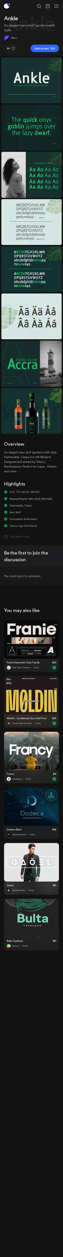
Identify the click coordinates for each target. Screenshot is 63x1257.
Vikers (14, 37)
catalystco (17, 779)
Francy (10, 773)
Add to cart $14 (45, 48)
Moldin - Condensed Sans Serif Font (26, 718)
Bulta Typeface (15, 940)
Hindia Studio (18, 890)
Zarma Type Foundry (22, 723)
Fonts (36, 667)
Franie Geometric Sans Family (23, 662)
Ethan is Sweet (19, 834)
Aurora (15, 946)
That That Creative (21, 667)
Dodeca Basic (14, 829)
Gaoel (10, 885)
